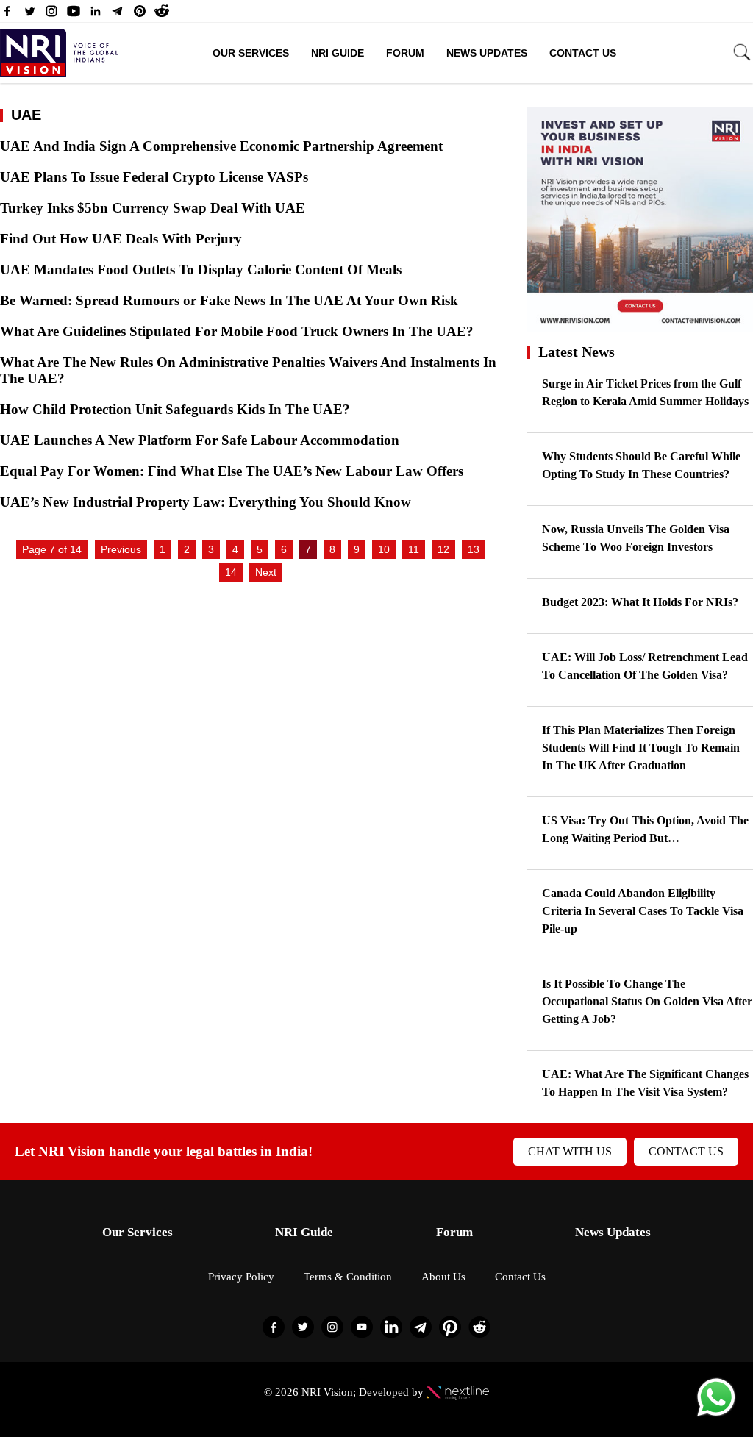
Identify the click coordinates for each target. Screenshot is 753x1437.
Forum (405, 53)
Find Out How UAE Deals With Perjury (123, 238)
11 (413, 549)
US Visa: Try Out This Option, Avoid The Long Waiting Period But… (645, 829)
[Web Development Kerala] (458, 1392)
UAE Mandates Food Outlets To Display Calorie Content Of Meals (202, 269)
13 (473, 549)
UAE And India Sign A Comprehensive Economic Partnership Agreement (225, 146)
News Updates (486, 53)
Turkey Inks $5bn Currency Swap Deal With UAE (154, 207)
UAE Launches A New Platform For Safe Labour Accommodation (199, 440)
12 (443, 549)
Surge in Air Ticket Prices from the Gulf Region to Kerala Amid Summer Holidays (645, 392)
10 (384, 549)
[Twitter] (29, 15)
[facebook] (7, 15)
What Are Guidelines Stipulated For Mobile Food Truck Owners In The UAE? (237, 331)
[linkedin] (95, 15)
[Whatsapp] (716, 1415)
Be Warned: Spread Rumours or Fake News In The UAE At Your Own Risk (231, 300)
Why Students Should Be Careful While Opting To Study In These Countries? (641, 465)
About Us (443, 1277)
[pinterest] (139, 15)
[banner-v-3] (640, 325)
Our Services (251, 53)
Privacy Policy (241, 1277)
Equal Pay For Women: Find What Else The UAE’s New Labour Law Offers (231, 471)
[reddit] (161, 15)
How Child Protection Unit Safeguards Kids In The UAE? (177, 409)
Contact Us (582, 53)
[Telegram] (117, 15)
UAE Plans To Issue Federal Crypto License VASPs (157, 177)
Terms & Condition (348, 1277)
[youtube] (73, 15)
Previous (121, 549)
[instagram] (51, 15)
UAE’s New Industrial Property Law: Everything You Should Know (205, 502)
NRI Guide (337, 53)
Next (265, 572)
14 (231, 572)
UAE (26, 115)
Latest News (576, 351)
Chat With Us (570, 1151)
